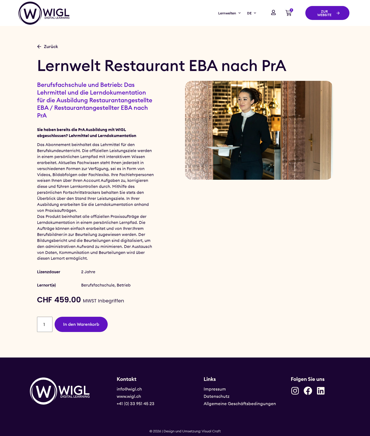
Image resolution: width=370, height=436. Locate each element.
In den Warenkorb (81, 324)
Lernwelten (227, 13)
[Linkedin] (320, 390)
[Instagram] (295, 390)
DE (249, 13)
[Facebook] (308, 390)
